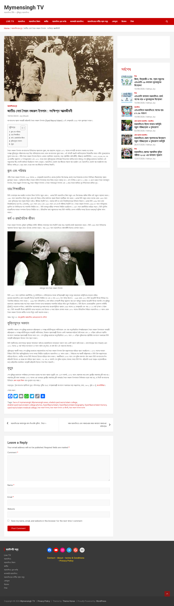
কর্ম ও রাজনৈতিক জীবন (18, 138)
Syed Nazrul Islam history (96, 405)
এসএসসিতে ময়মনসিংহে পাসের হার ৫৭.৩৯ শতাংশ (148, 112)
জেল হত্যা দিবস (19, 380)
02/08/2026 (139, 131)
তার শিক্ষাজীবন (15, 135)
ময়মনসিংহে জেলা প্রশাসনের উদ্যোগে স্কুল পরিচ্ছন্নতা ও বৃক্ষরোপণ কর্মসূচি (149, 139)
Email (10, 497)
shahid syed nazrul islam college (63, 402)
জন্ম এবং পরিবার (15, 132)
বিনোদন (124, 21)
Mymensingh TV (24, 7)
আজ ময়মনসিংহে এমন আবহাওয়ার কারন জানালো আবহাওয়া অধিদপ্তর (87, 424)
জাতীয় (46, 21)
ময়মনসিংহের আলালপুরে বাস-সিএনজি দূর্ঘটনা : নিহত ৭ (28, 423)
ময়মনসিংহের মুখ (12, 106)
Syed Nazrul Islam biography (71, 405)
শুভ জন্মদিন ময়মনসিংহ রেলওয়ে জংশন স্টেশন (32, 317)
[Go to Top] (167, 594)
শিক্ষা (132, 21)
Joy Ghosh (24, 116)
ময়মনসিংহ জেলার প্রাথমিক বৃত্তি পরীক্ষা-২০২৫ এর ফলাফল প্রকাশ (148, 153)
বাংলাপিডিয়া (101, 385)
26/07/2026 (139, 145)
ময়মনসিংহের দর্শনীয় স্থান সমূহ (98, 21)
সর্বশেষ (126, 69)
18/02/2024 (12, 116)
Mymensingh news (40, 402)
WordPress (101, 601)
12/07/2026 (139, 159)
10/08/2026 (139, 89)
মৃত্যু (12, 144)
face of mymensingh (22, 402)
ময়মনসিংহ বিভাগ (34, 21)
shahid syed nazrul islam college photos (24, 405)
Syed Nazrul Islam (51, 405)
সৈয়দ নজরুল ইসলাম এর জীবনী (59, 408)
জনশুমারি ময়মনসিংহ (76, 21)
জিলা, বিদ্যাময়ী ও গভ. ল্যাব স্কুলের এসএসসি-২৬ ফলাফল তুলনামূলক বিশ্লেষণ (149, 82)
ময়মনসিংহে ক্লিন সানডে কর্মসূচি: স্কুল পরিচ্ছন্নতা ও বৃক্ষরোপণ (148, 125)
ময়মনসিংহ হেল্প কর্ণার (59, 21)
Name (10, 485)
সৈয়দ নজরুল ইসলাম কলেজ (77, 408)
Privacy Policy (44, 601)
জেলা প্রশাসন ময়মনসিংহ (140, 121)
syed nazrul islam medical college (22, 408)
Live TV (10, 21)
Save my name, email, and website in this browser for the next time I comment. (47, 521)
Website (11, 509)
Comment (12, 452)
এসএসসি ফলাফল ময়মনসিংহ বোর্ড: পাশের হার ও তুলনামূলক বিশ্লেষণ (148, 98)
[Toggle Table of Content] (21, 128)
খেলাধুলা (114, 21)
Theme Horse (69, 601)
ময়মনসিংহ (21, 21)
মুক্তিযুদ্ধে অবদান (16, 141)
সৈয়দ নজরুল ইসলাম (43, 408)
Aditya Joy (150, 89)
